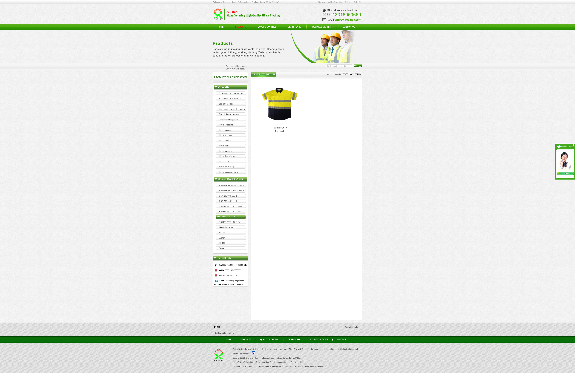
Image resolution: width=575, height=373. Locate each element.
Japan (221, 248)
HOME (221, 27)
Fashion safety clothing (224, 333)
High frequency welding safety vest (234, 109)
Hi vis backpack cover (228, 172)
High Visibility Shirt (279, 128)
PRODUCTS (245, 339)
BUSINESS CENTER (321, 27)
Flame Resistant (226, 227)
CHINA (347, 2)
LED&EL (223, 243)
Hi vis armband (225, 151)
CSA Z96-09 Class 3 (228, 201)
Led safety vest (226, 104)
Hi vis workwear (226, 135)
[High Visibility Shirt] (279, 125)
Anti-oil (222, 232)
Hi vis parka (224, 146)
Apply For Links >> (353, 327)
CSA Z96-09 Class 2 (228, 196)
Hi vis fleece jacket (227, 156)
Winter (222, 238)
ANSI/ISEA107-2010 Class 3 (231, 191)
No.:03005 (279, 131)
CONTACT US (349, 27)
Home (328, 74)
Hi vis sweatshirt (226, 125)
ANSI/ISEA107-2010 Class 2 (231, 185)
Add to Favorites (335, 2)
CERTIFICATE (294, 27)
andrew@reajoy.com (235, 281)
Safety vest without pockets (231, 93)
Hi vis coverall (225, 140)
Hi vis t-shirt (224, 161)
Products (337, 74)
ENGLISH (357, 2)
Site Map (321, 2)
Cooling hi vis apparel (228, 119)
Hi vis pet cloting (226, 167)
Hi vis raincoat (225, 130)
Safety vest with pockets (230, 98)
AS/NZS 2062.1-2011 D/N (230, 222)
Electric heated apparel (229, 114)
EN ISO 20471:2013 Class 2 (231, 206)
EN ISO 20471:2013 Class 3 (231, 212)
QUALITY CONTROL (267, 27)
